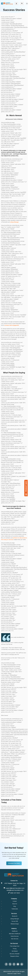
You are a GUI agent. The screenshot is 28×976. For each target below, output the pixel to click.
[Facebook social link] (6, 964)
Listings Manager (14, 918)
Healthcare (15, 931)
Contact (15, 901)
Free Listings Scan (14, 946)
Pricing (14, 948)
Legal (14, 973)
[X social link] (10, 964)
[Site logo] (7, 3)
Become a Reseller (15, 953)
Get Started (15, 951)
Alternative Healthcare (14, 933)
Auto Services (14, 938)
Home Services (15, 936)
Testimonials (15, 908)
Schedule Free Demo (14, 863)
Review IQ (14, 916)
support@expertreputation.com (15, 888)
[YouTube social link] (17, 964)
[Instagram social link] (14, 964)
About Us (14, 903)
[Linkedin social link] (21, 964)
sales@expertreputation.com (15, 890)
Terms (19, 973)
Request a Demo (14, 956)
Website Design (15, 923)
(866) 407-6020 (15, 893)
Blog (15, 906)
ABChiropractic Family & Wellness (14, 119)
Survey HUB (15, 921)
